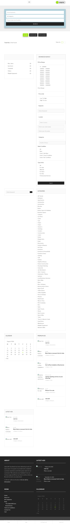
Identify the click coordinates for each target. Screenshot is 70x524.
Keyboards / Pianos (43, 274)
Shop (5, 501)
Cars (39, 220)
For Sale (42, 167)
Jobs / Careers (41, 272)
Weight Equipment (43, 325)
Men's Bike (40, 280)
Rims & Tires (41, 300)
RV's (39, 305)
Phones (40, 296)
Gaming (40, 255)
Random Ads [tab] (33, 35)
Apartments (41, 200)
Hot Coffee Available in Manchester (54, 365)
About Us (6, 497)
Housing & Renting (43, 266)
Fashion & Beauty (42, 245)
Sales (39, 307)
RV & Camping (41, 302)
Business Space (42, 212)
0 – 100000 (43, 66)
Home (5, 495)
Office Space (41, 290)
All (40, 149)
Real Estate (41, 298)
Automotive (41, 202)
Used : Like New (44, 153)
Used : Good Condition (46, 155)
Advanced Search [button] (44, 56)
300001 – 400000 (45, 73)
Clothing (40, 229)
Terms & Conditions (9, 507)
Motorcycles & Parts (43, 286)
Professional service (45, 175)
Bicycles (40, 206)
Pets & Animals (42, 294)
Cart (5, 512)
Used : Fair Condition (45, 157)
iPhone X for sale (49, 390)
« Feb (7, 358)
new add (47, 399)
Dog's (39, 241)
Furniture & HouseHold (44, 251)
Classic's (40, 227)
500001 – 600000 (45, 77)
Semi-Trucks (41, 309)
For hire (42, 173)
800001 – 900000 (45, 83)
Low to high (43, 98)
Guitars (40, 259)
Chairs (39, 222)
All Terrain (40, 196)
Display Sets (41, 239)
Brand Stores (8, 505)
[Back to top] (64, 513)
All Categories (8, 499)
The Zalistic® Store (10, 503)
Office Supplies (42, 292)
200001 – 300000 (45, 70)
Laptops (40, 276)
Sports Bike (41, 315)
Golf (39, 257)
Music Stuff (41, 288)
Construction (41, 233)
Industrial (40, 268)
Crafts (39, 235)
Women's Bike (41, 327)
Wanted (42, 169)
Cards (39, 218)
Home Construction (43, 263)
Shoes (39, 311)
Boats (39, 208)
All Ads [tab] (25, 35)
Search (35, 24)
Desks (39, 237)
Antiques (40, 198)
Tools (39, 317)
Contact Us (7, 509)
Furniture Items (42, 253)
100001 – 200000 (45, 68)
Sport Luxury (41, 313)
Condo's (40, 231)
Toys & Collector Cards (44, 319)
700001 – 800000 (45, 81)
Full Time (40, 247)
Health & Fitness (42, 261)
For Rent (42, 171)
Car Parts (40, 216)
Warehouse (41, 323)
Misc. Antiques (42, 284)
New (41, 151)
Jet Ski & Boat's (42, 270)
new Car (47, 343)
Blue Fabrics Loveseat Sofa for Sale (54, 353)
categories (61, 2)
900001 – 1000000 (45, 85)
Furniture (40, 249)
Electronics (41, 243)
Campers (40, 214)
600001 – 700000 (45, 79)
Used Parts (41, 321)
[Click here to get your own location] (63, 19)
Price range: (41, 88)
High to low (43, 100)
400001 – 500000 (45, 75)
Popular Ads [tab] (42, 35)
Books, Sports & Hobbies (44, 210)
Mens (39, 282)
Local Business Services (44, 278)
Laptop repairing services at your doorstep (54, 377)
